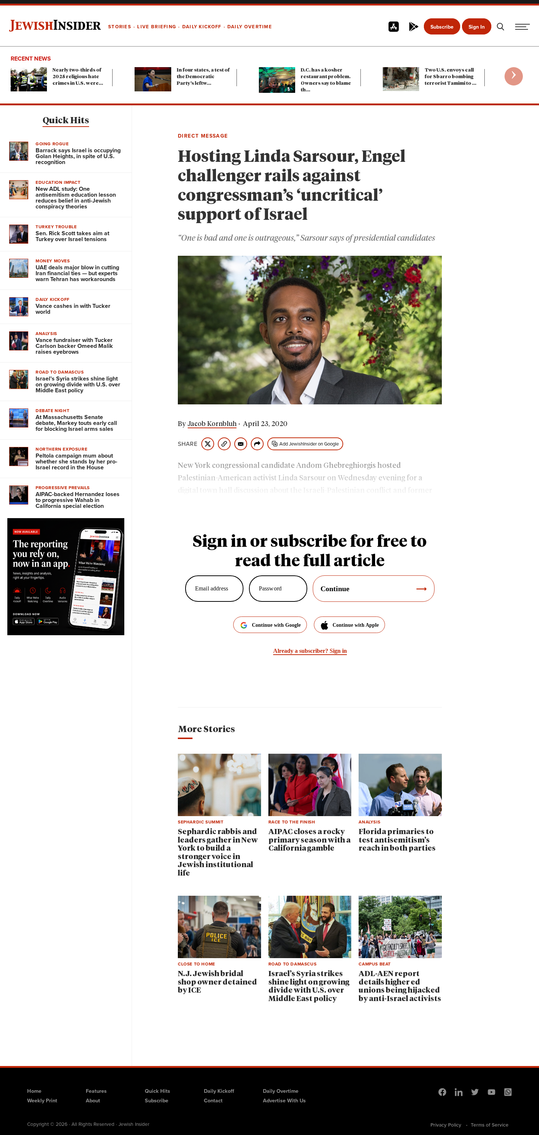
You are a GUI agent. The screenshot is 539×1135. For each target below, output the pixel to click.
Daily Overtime (280, 1091)
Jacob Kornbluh (212, 424)
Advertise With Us (284, 1100)
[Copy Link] (224, 443)
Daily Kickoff (219, 1091)
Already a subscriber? (310, 651)
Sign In (477, 27)
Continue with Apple (356, 625)
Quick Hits (66, 120)
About (93, 1100)
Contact (213, 1100)
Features (96, 1091)
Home (34, 1091)
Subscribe (442, 27)
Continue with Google (276, 625)
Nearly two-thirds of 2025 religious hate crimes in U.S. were (77, 77)
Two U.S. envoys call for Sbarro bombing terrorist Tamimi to (450, 77)
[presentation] (514, 76)
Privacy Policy (445, 1124)
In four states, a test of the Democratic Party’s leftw (203, 77)
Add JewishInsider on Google (309, 443)
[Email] (240, 443)
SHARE (188, 444)
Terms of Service (490, 1124)
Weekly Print (42, 1100)
